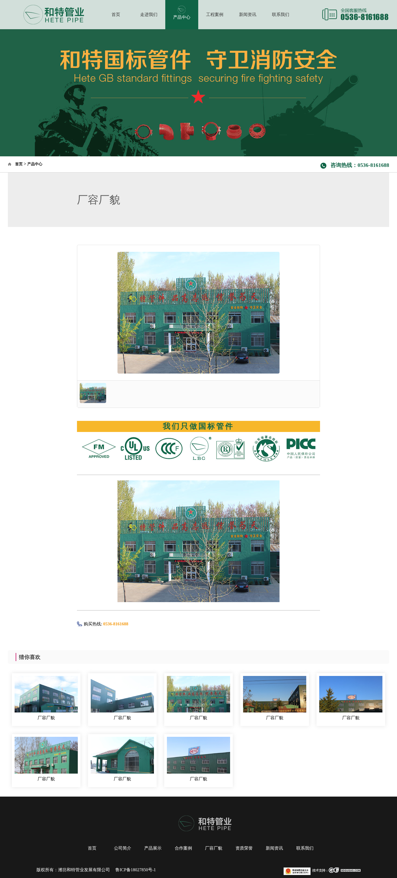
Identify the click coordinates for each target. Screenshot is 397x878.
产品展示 (153, 848)
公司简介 (122, 848)
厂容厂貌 (46, 717)
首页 (116, 14)
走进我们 (148, 14)
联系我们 (280, 14)
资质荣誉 (244, 848)
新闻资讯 (247, 14)
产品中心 (181, 17)
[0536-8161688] (355, 14)
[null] (44, 14)
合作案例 (183, 848)
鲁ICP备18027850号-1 (135, 869)
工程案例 (214, 14)
